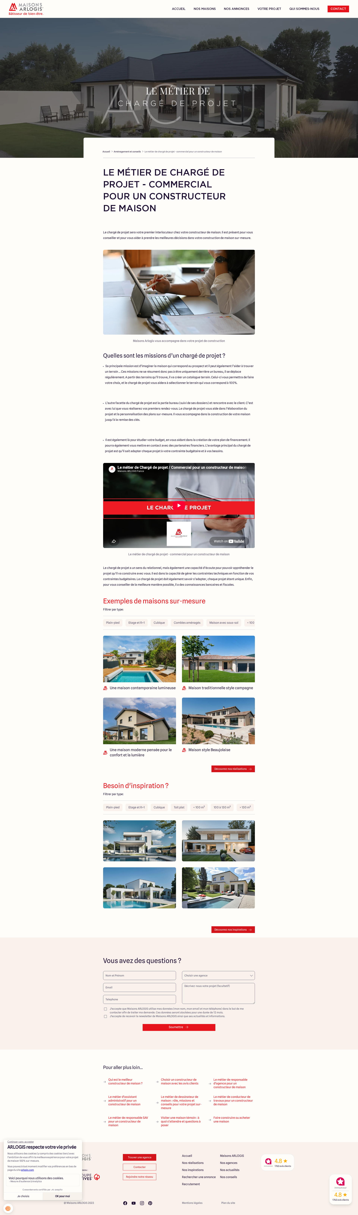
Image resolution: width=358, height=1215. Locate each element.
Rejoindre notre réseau (139, 1176)
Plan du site (228, 1202)
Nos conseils (228, 1177)
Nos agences (228, 1163)
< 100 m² (253, 622)
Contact (338, 8)
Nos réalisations (193, 1163)
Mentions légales (192, 1202)
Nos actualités (229, 1170)
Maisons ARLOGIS (232, 1156)
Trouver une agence (139, 1157)
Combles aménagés (187, 622)
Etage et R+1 (136, 622)
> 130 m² (245, 807)
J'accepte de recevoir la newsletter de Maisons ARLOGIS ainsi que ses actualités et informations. (167, 1016)
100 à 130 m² (222, 807)
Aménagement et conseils (127, 151)
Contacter (140, 1167)
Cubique (159, 622)
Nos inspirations (193, 1170)
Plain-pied (113, 622)
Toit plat (179, 807)
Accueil (179, 8)
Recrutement (191, 1184)
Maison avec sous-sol (223, 622)
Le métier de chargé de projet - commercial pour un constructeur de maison (183, 151)
